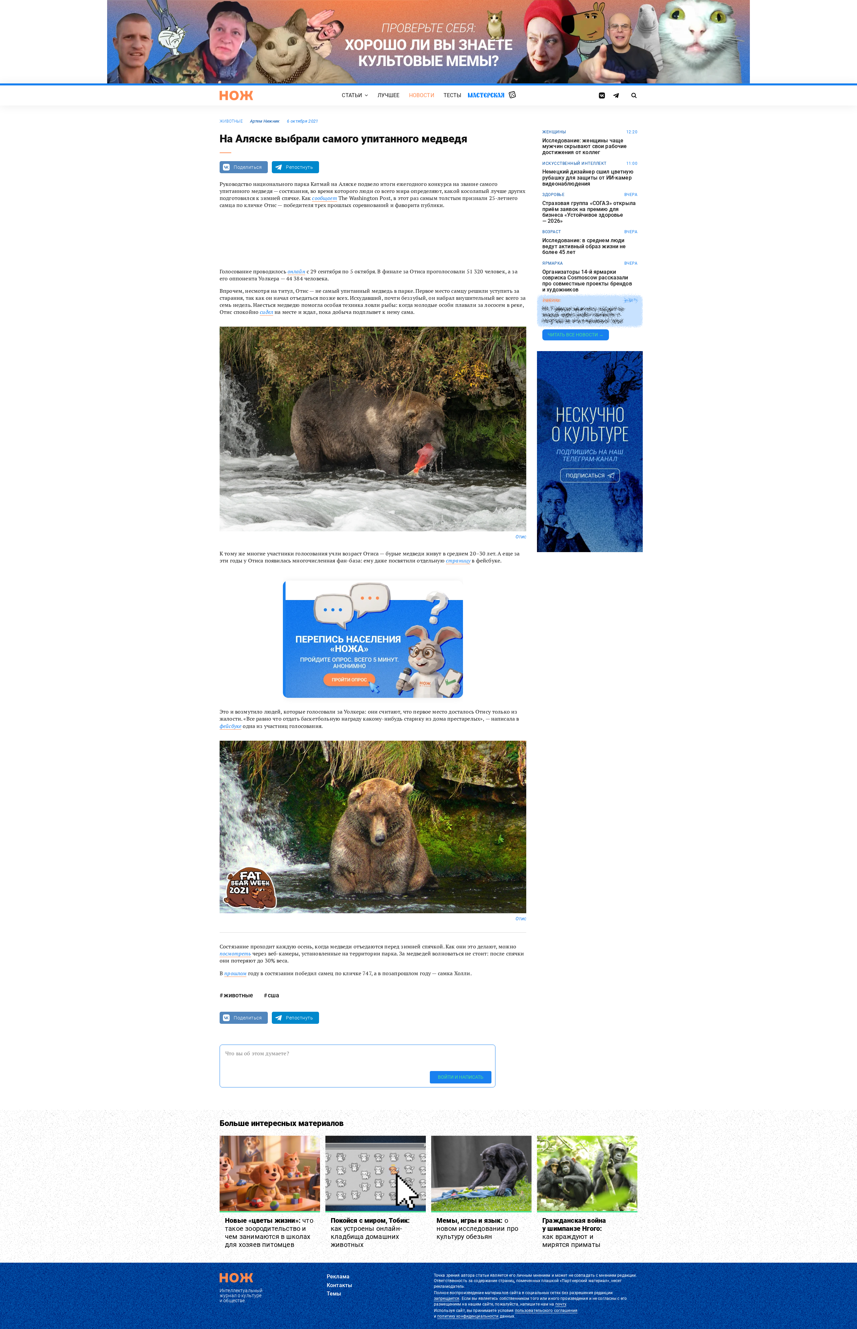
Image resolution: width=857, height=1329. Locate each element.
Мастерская (486, 95)
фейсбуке (230, 726)
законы (551, 300)
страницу (458, 560)
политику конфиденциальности (467, 1316)
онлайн (296, 271)
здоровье (553, 194)
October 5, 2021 (314, 248)
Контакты (339, 1285)
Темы (334, 1293)
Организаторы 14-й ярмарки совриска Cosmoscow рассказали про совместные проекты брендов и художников (587, 280)
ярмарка (552, 263)
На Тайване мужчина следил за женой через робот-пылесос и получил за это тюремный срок (583, 315)
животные (231, 121)
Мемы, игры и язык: (477, 1228)
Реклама (338, 1276)
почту (560, 1304)
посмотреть (235, 953)
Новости (421, 95)
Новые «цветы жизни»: (269, 1232)
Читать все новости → (576, 334)
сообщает (324, 198)
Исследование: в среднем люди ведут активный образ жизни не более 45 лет (584, 246)
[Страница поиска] (634, 95)
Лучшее (389, 95)
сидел (266, 312)
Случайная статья (512, 95)
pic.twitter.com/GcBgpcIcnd (257, 235)
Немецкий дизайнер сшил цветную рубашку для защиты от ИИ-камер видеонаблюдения (587, 178)
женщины (554, 132)
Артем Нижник (265, 121)
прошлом (235, 973)
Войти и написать (460, 1077)
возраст (551, 231)
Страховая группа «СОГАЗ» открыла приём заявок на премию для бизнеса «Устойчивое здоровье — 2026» (589, 212)
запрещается (446, 1298)
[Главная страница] (236, 95)
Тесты (453, 95)
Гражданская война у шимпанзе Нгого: (574, 1232)
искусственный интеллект (574, 163)
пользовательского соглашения (546, 1310)
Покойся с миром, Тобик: (370, 1232)
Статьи (352, 95)
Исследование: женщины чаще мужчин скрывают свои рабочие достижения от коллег (584, 146)
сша (273, 995)
